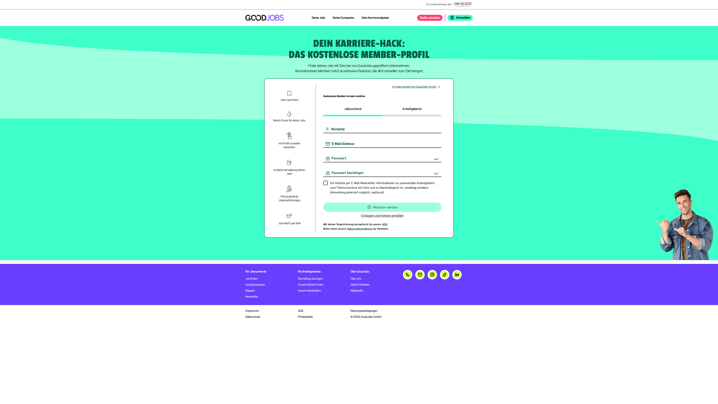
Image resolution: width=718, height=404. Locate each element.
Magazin (250, 291)
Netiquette (356, 291)
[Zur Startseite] (264, 18)
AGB (384, 224)
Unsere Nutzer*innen (310, 285)
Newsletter (251, 297)
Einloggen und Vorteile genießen (382, 216)
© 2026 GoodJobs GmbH (365, 317)
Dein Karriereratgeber (375, 18)
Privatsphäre (305, 317)
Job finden (251, 279)
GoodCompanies (255, 285)
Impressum (252, 311)
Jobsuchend (352, 109)
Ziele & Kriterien (360, 285)
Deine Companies (343, 18)
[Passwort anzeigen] (436, 159)
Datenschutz (252, 317)
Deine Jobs (318, 18)
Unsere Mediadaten (309, 291)
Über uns (355, 279)
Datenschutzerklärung (359, 229)
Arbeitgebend (411, 109)
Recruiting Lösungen (310, 279)
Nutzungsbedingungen (364, 311)
